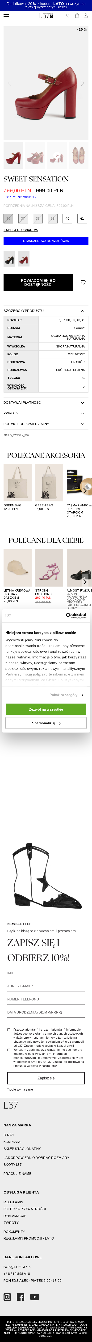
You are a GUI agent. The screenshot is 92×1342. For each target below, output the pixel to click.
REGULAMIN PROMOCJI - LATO (29, 1238)
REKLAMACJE (15, 1216)
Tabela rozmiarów (21, 230)
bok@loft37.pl (18, 1267)
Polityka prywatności (25, 1209)
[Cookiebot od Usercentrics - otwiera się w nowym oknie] (66, 616)
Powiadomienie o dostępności (38, 282)
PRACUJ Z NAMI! (17, 1173)
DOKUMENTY (14, 1232)
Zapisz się (46, 1078)
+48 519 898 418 (17, 1274)
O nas (9, 1135)
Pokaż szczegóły (64, 695)
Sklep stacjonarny (22, 1149)
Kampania (12, 1142)
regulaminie (41, 1037)
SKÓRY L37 (13, 1164)
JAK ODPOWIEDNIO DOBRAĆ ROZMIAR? (36, 1158)
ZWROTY (11, 1223)
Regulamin (13, 1202)
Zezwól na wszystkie (46, 709)
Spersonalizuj (43, 723)
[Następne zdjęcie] (82, 83)
